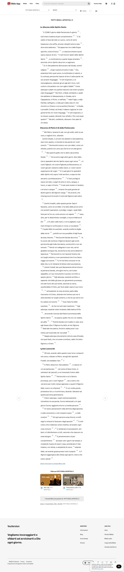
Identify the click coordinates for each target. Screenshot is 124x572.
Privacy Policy (100, 568)
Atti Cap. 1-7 (50, 487)
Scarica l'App (98, 3)
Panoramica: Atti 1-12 (75, 487)
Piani (31, 3)
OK (119, 566)
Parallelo (84, 11)
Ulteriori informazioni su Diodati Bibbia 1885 (52, 463)
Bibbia (25, 3)
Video (37, 3)
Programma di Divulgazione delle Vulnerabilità (20, 563)
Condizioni (29, 561)
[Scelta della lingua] (106, 3)
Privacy (23, 561)
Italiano (42, 504)
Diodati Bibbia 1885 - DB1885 (53, 504)
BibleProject (47, 489)
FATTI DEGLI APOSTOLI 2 (33, 10)
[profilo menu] (113, 3)
